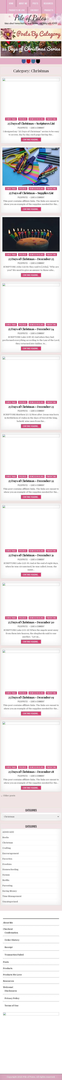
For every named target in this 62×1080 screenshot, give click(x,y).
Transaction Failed (14, 955)
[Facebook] (24, 61)
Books (5, 837)
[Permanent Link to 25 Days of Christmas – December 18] (31, 742)
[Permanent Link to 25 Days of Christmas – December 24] (31, 302)
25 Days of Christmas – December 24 (31, 329)
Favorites (7, 859)
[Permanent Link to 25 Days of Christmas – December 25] (31, 234)
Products (48, 10)
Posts (35, 3)
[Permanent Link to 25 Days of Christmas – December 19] (31, 670)
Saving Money (9, 891)
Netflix (5, 880)
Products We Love (17, 10)
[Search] (38, 61)
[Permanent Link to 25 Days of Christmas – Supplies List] (31, 167)
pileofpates (23, 128)
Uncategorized (10, 901)
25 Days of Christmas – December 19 (31, 697)
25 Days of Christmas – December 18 (31, 772)
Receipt (9, 947)
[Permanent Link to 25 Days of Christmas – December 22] (31, 453)
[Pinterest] (28, 61)
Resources (48, 3)
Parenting (51, 119)
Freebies (23, 119)
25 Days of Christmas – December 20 (31, 622)
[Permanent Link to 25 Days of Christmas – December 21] (31, 526)
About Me (23, 3)
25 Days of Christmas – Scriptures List (31, 123)
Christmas (11, 119)
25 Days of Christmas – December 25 (31, 259)
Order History (12, 940)
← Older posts (8, 795)
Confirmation (11, 932)
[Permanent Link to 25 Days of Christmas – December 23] (31, 377)
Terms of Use (11, 1005)
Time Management (11, 896)
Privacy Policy (12, 998)
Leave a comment (38, 128)
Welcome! (8, 987)
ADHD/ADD (8, 832)
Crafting (6, 848)
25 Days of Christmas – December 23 (31, 407)
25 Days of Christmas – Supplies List (31, 193)
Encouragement (10, 853)
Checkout (34, 10)
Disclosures (11, 991)
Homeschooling (36, 119)
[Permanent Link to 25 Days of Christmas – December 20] (31, 599)
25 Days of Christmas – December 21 (31, 555)
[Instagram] (33, 61)
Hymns (6, 875)
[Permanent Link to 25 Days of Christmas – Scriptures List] (31, 97)
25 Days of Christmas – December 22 (31, 481)
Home (11, 3)
